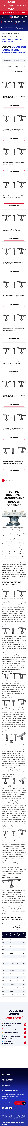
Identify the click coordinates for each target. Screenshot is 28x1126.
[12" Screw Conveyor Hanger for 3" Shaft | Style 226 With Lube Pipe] (14, 85)
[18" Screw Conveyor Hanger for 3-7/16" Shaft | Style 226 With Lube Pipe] (14, 350)
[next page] (25, 480)
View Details (14, 106)
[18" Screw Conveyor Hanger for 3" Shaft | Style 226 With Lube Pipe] (14, 151)
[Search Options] (24, 61)
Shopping (6, 1064)
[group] (14, 5)
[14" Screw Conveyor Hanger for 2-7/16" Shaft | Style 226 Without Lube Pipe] (14, 450)
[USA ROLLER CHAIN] (14, 17)
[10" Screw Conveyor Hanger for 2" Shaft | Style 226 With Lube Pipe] (14, 317)
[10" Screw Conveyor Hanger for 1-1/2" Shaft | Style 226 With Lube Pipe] (14, 184)
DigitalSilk (16, 1111)
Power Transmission (14, 33)
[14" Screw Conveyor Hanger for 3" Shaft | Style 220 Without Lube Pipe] (14, 284)
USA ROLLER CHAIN (11, 1101)
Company (6, 1052)
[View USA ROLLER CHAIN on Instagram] (3, 1086)
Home (4, 33)
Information (7, 1058)
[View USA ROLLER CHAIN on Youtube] (10, 1086)
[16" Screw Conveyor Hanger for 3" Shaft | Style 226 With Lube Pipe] (14, 384)
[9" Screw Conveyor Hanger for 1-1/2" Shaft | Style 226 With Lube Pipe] (14, 218)
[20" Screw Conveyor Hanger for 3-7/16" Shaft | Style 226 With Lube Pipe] (14, 118)
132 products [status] (19, 72)
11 (22, 480)
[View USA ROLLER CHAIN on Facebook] (6, 1086)
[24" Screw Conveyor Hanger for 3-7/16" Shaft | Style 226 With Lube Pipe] (14, 251)
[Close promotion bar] (25, 5)
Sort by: (7, 66)
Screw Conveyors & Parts (10, 36)
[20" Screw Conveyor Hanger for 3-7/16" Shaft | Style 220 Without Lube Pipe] (14, 417)
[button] (22, 17)
